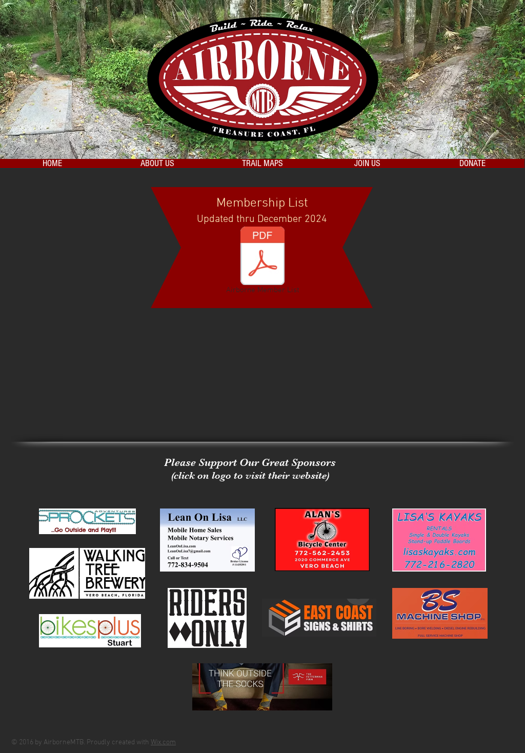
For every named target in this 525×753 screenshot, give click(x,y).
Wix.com (163, 742)
